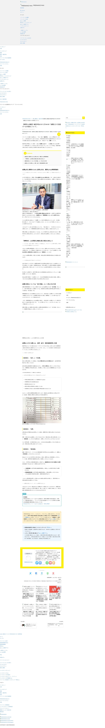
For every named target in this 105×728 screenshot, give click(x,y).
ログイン (22, 12)
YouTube (50, 564)
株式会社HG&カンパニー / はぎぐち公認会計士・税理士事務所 (37, 503)
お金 (1, 48)
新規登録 (22, 7)
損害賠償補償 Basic (4, 642)
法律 (1, 65)
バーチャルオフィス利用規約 (6, 706)
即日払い (49, 527)
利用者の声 (22, 33)
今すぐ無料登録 (3, 99)
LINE (47, 564)
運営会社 (2, 711)
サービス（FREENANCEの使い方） (73, 297)
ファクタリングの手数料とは (6, 678)
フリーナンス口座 (24, 19)
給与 (60, 581)
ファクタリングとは (4, 673)
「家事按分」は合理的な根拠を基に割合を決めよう (35, 158)
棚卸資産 (44, 581)
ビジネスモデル (23, 39)
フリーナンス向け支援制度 (5, 696)
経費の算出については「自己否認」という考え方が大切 (36, 160)
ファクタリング (3, 51)
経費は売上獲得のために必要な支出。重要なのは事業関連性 (36, 156)
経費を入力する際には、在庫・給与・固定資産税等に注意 (36, 163)
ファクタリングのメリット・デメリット (8, 676)
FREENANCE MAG (38, 5)
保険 (1, 52)
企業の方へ (22, 27)
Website (53, 564)
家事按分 (39, 581)
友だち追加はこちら (72, 311)
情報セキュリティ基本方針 (5, 710)
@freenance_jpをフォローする (75, 309)
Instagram (43, 564)
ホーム (1, 636)
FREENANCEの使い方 (4, 62)
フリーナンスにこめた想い (25, 38)
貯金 (1, 56)
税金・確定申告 (3, 54)
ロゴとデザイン (23, 41)
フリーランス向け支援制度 (5, 57)
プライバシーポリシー (4, 708)
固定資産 (26, 581)
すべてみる (2, 59)
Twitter (37, 564)
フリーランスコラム (4, 63)
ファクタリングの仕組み (5, 674)
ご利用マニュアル (24, 30)
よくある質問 (23, 32)
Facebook (40, 564)
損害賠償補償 (3, 644)
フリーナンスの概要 (24, 17)
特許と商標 (22, 43)
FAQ (1, 654)
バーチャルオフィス (24, 26)
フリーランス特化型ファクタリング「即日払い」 (10, 679)
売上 (30, 581)
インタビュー (3, 46)
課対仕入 (59, 582)
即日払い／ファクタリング (25, 22)
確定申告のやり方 (50, 581)
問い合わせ (22, 10)
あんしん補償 (23, 20)
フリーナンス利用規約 (4, 704)
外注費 (34, 581)
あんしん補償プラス (24, 24)
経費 (56, 581)
